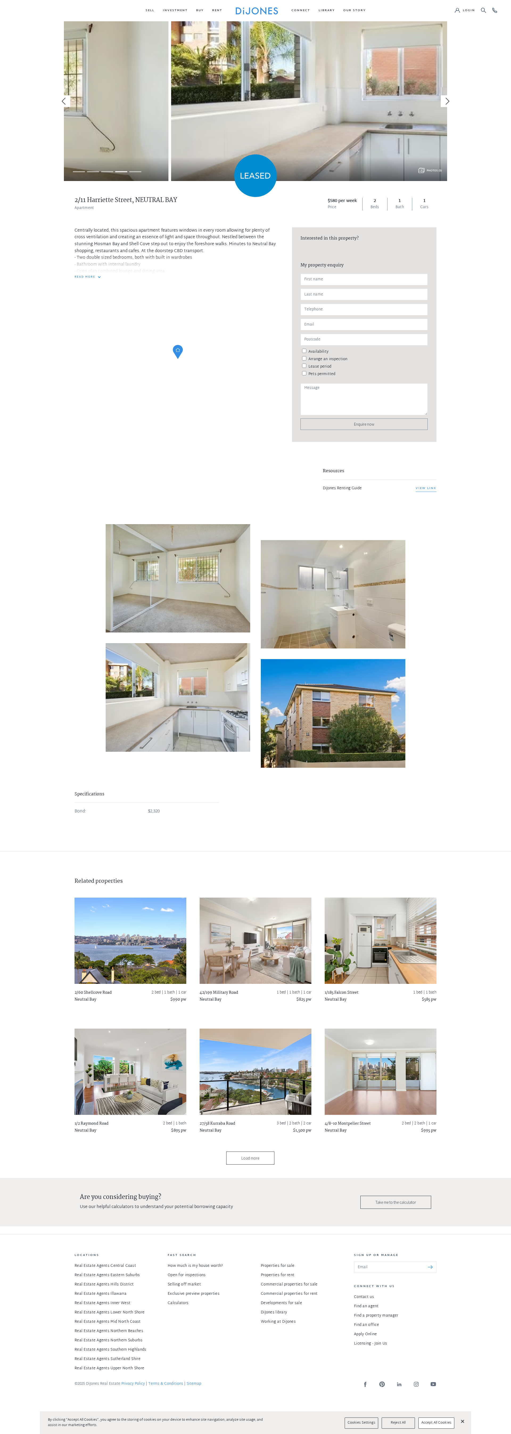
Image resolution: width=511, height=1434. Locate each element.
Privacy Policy (133, 1383)
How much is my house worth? (195, 1266)
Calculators (178, 1303)
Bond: (80, 811)
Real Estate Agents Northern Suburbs (108, 1340)
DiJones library (274, 1312)
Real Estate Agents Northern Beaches (109, 1331)
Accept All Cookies (436, 1423)
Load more (250, 1158)
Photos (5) (434, 170)
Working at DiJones (278, 1321)
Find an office (366, 1325)
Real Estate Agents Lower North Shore (110, 1312)
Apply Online (365, 1334)
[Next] (446, 101)
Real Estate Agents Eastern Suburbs (107, 1275)
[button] (150, 10)
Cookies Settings (361, 1423)
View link (426, 488)
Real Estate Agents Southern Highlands (110, 1349)
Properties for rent (277, 1275)
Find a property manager (376, 1315)
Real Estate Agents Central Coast (105, 1266)
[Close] (462, 1421)
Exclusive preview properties (194, 1294)
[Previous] (64, 101)
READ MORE (85, 277)
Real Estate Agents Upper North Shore (109, 1368)
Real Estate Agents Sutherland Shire (108, 1359)
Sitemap (194, 1383)
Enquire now (364, 424)
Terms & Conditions (165, 1383)
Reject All (398, 1423)
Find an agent (366, 1306)
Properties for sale (277, 1266)
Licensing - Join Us (370, 1343)
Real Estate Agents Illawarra (100, 1294)
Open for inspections (187, 1275)
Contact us (364, 1297)
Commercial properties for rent (289, 1294)
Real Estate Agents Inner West (102, 1303)
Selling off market (184, 1284)
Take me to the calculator (396, 1202)
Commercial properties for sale (289, 1284)
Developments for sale (281, 1303)
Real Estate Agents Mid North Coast (108, 1321)
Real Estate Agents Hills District (104, 1284)
